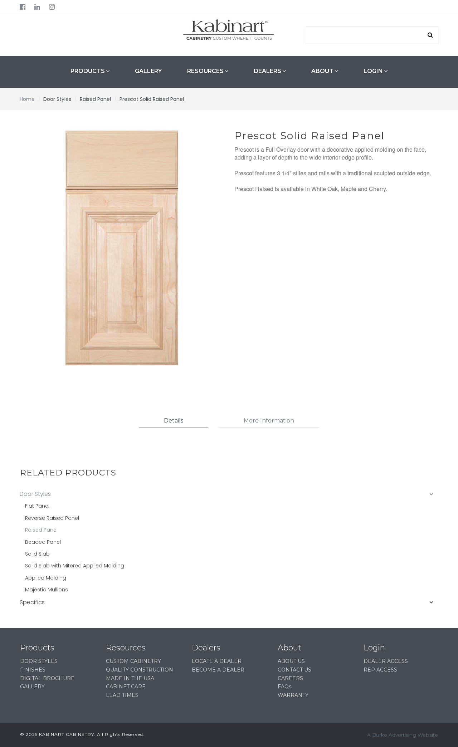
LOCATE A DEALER (217, 661)
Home (27, 99)
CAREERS (290, 678)
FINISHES (32, 670)
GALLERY (148, 71)
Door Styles (57, 99)
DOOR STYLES (39, 661)
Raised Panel (95, 99)
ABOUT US (291, 661)
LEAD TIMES (122, 695)
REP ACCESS (380, 670)
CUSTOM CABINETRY (133, 661)
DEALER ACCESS (386, 661)
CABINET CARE (126, 686)
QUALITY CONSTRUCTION (139, 670)
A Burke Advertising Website (402, 735)
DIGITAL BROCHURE (47, 678)
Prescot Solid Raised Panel (152, 99)
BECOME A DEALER (218, 670)
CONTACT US (294, 670)
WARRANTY (293, 695)
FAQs (284, 686)
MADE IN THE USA (130, 678)
